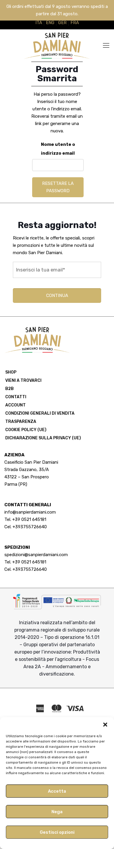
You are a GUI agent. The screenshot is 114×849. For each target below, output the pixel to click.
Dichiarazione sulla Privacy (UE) (43, 438)
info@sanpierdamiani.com (30, 512)
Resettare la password (58, 187)
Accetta (57, 791)
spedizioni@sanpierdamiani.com (36, 554)
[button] (105, 725)
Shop (10, 372)
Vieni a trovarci (23, 380)
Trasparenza (20, 421)
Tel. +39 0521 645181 (25, 519)
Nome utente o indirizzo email (58, 149)
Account (15, 405)
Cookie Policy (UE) (25, 429)
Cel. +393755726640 (25, 526)
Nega (57, 811)
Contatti (15, 396)
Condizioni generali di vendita (40, 413)
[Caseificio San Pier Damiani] (57, 45)
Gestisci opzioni (57, 832)
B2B (9, 388)
